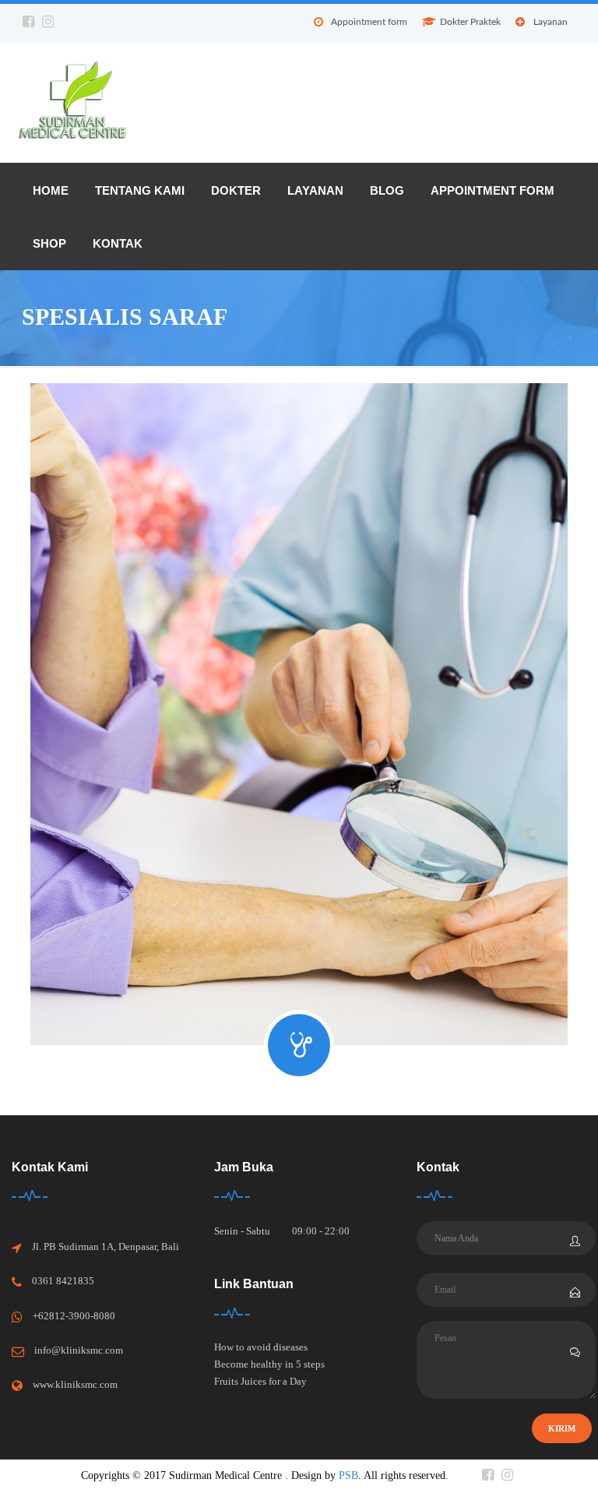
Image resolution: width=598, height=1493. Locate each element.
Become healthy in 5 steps (269, 1364)
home (51, 190)
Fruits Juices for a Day (260, 1381)
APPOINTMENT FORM (492, 190)
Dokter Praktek (470, 21)
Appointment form (369, 21)
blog (387, 190)
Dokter (236, 190)
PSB (348, 1475)
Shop (49, 243)
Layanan (550, 21)
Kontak (117, 243)
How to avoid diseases (261, 1347)
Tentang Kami (140, 190)
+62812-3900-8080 (74, 1316)
